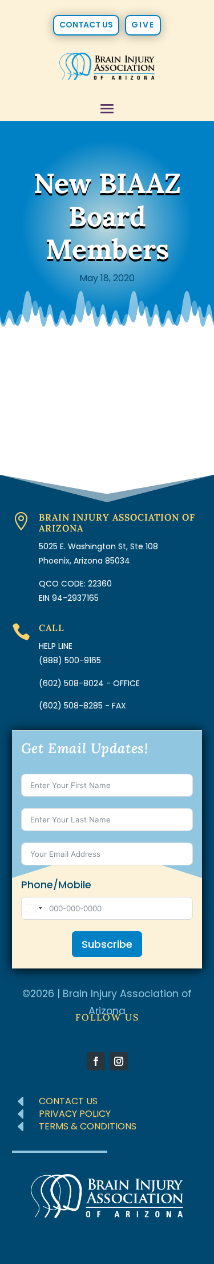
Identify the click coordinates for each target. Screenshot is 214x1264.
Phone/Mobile (56, 885)
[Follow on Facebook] (96, 1061)
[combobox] (34, 908)
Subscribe (107, 944)
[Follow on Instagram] (119, 1061)
